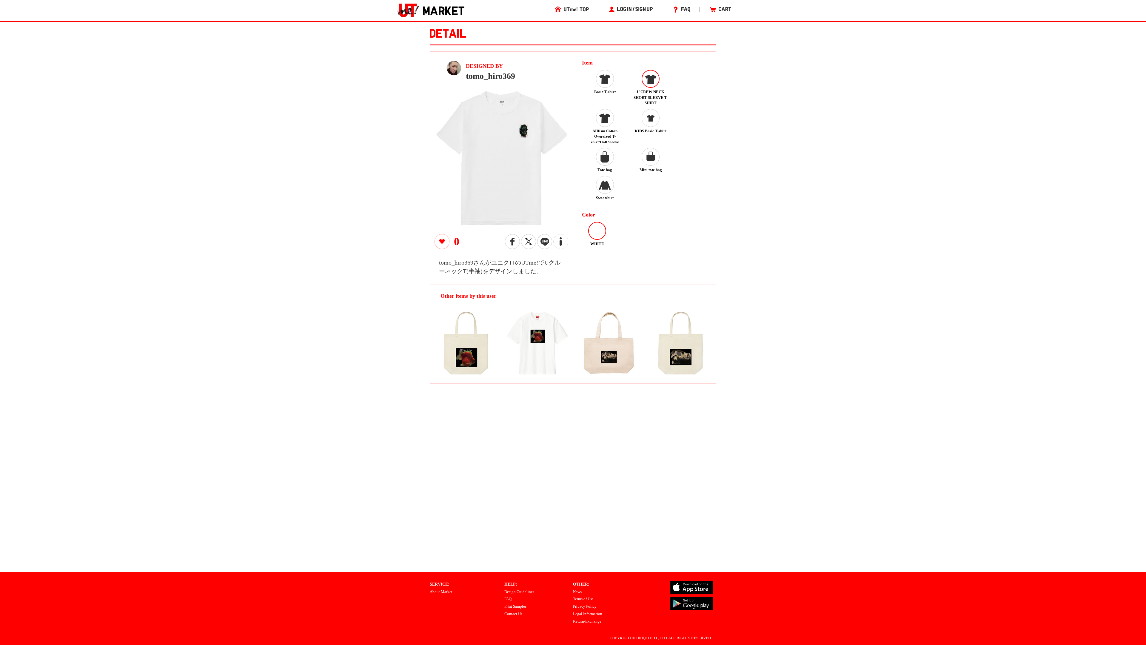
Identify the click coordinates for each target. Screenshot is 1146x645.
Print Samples (515, 606)
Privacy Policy (585, 606)
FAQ (508, 599)
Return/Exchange (587, 621)
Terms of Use (583, 599)
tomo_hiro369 (490, 76)
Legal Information (587, 614)
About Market (441, 591)
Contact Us (513, 614)
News (577, 591)
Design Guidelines (519, 591)
